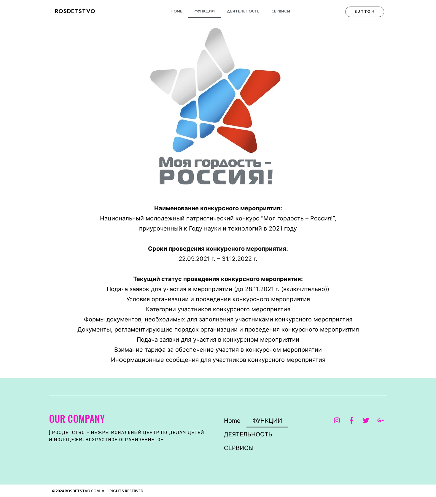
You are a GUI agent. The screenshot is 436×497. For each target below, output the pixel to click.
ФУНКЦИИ (204, 11)
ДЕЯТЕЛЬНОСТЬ (243, 11)
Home (176, 11)
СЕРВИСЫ (280, 11)
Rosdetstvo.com (82, 490)
